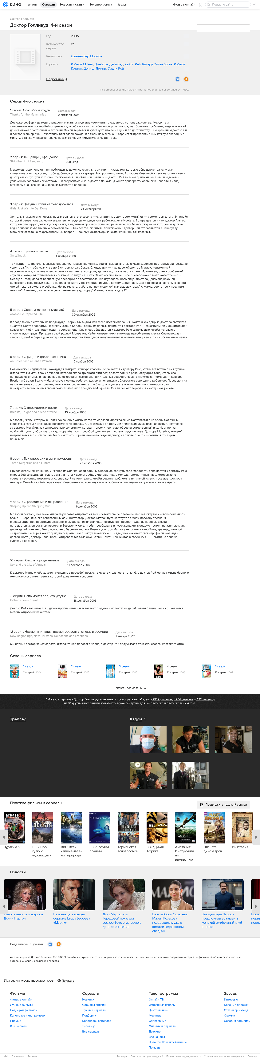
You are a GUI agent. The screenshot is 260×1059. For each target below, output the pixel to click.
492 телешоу (205, 699)
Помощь (154, 1047)
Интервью (231, 999)
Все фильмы (18, 1026)
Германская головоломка (128, 849)
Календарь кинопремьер (27, 1015)
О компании (18, 1056)
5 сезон (220, 666)
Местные (155, 1015)
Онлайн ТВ (156, 999)
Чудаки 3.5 (12, 847)
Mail (6, 1056)
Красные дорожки (236, 1005)
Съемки (229, 1015)
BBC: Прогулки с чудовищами (41, 851)
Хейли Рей (133, 64)
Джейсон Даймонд (109, 64)
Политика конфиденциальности (183, 1056)
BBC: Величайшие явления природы (71, 851)
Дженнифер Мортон (86, 56)
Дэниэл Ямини (95, 68)
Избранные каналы (162, 1005)
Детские (155, 1031)
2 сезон (76, 666)
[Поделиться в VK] (177, 79)
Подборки (89, 1015)
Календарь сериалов (96, 1021)
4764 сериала (183, 699)
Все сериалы (91, 1031)
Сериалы (90, 994)
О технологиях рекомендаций (147, 1056)
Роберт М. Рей (82, 64)
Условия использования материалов (224, 1056)
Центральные (158, 1010)
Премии (15, 1021)
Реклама (32, 1056)
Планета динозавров (213, 849)
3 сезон (124, 666)
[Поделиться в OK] (186, 79)
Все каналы (157, 1037)
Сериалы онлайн (94, 1005)
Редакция (122, 1056)
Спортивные (157, 1021)
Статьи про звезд (236, 1010)
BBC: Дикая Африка (155, 849)
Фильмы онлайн (21, 999)
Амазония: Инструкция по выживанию (184, 853)
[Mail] (5, 4)
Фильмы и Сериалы (162, 1026)
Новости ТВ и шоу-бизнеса (168, 1042)
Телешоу (88, 1026)
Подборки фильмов (23, 1010)
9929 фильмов (162, 699)
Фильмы (17, 994)
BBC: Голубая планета (99, 849)
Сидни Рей (116, 68)
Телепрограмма (163, 994)
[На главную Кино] (14, 4)
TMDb (130, 89)
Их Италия (240, 847)
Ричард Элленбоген (157, 64)
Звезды (231, 994)
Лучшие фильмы (21, 1005)
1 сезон (28, 666)
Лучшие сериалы (94, 1010)
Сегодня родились (237, 1021)
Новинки (88, 999)
